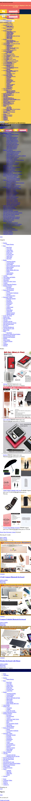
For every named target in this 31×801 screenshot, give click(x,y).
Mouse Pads (9, 58)
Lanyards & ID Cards (8, 328)
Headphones (9, 75)
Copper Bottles (10, 33)
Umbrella (8, 106)
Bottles (5, 39)
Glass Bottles (9, 34)
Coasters (8, 55)
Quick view (3, 583)
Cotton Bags (9, 23)
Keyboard (8, 77)
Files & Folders (7, 318)
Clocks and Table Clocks (9, 59)
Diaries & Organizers (8, 290)
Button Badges (10, 18)
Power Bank (9, 85)
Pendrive (8, 82)
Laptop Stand (9, 80)
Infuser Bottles (10, 267)
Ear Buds (8, 72)
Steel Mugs (9, 62)
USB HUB (9, 87)
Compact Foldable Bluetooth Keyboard (13, 619)
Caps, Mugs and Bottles (9, 277)
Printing (5, 338)
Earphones (9, 74)
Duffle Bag (9, 26)
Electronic (8, 52)
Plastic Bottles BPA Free (12, 41)
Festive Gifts (6, 317)
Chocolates (6, 58)
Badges (5, 243)
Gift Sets (5, 320)
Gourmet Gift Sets (10, 91)
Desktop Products (7, 285)
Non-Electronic (10, 66)
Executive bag (10, 27)
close (1, 236)
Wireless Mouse (10, 63)
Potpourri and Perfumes (9, 112)
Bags (4, 28)
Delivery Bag (9, 25)
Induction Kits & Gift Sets (12, 92)
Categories (2, 127)
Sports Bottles (9, 40)
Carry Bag (9, 30)
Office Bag (9, 109)
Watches (5, 345)
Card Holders (6, 278)
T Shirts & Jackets (7, 115)
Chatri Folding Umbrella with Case (12, 490)
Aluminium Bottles (11, 31)
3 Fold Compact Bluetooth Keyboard (12, 577)
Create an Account (4, 800)
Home (1, 532)
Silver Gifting (6, 113)
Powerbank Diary (10, 81)
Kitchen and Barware (8, 327)
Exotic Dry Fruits (10, 48)
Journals (8, 69)
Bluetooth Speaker (11, 71)
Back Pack (9, 20)
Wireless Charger (10, 84)
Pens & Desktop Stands (12, 60)
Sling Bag (8, 107)
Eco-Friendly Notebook (12, 67)
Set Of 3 (5, 455)
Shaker (8, 110)
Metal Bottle (9, 37)
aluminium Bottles (10, 261)
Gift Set (5, 384)
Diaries (8, 66)
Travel (4, 342)
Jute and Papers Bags (8, 324)
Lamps (8, 78)
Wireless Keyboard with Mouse (10, 661)
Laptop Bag (9, 29)
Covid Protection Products (9, 284)
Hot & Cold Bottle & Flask (13, 43)
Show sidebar (3, 537)
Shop (4, 532)
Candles (8, 47)
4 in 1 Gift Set (7, 419)
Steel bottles (9, 38)
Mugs (4, 106)
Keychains (6, 325)
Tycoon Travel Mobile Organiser (11, 527)
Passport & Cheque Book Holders (11, 334)
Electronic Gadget (7, 297)
